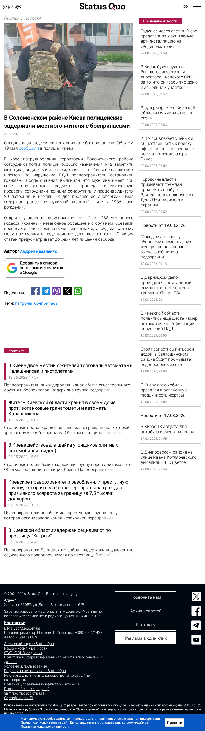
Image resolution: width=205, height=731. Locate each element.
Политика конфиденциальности (45, 726)
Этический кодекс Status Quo (29, 644)
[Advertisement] (68, 328)
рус (18, 6)
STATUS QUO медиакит (23, 653)
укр (6, 6)
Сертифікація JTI (18, 698)
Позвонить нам (146, 597)
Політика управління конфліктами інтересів (42, 684)
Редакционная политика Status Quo (35, 671)
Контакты (14, 622)
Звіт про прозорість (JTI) (25, 693)
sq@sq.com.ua (28, 628)
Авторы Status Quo (20, 637)
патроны (23, 303)
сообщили (29, 148)
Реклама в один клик (146, 638)
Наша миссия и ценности (26, 648)
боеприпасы (46, 303)
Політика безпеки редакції (26, 689)
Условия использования (25, 666)
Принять (174, 722)
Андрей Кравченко (38, 251)
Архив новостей (145, 610)
